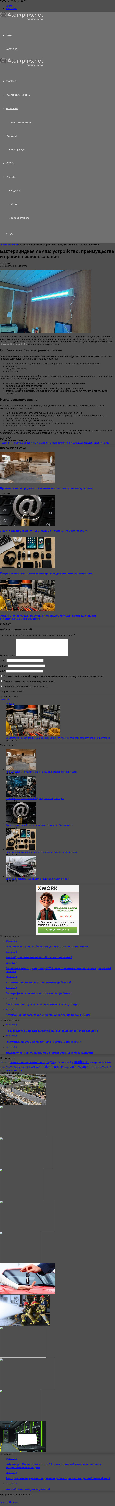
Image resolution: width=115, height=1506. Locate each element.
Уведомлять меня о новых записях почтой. (25, 686)
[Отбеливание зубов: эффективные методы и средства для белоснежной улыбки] (23, 1357)
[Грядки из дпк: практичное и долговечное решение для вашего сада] (23, 1104)
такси (16, 1070)
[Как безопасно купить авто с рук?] (27, 1294)
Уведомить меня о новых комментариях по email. (29, 681)
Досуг (14, 204)
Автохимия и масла (21, 122)
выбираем (60, 1062)
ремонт (106, 1066)
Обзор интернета (20, 218)
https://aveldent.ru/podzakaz (14, 344)
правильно (68, 1067)
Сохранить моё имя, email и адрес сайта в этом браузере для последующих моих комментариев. (53, 676)
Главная (4, 244)
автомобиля (36, 1062)
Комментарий (8, 655)
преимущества (83, 1067)
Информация (18, 149)
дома (92, 1062)
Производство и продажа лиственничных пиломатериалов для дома (46, 488)
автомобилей (19, 1062)
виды (50, 1062)
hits (1, 1062)
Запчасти (12, 108)
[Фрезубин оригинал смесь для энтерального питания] (23, 1136)
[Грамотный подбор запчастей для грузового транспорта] (21, 796)
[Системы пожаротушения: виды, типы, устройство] (25, 1325)
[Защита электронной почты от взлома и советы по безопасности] (27, 525)
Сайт (2, 671)
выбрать (81, 1061)
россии (3, 1070)
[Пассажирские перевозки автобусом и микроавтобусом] (20, 1262)
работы (98, 1067)
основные (33, 1067)
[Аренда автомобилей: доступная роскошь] (26, 1167)
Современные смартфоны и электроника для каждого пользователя (46, 573)
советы (10, 1070)
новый (2, 1067)
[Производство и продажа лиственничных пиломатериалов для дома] (27, 483)
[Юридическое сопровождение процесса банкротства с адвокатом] (27, 1230)
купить (97, 1062)
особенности (51, 1066)
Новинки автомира (18, 95)
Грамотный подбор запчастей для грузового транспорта (35, 798)
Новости (11, 136)
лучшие (106, 1062)
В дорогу (15, 190)
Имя (3, 660)
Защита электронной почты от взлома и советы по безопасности (43, 530)
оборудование (20, 1067)
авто (6, 1062)
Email (3, 666)
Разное (10, 177)
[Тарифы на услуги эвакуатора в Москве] (21, 1199)
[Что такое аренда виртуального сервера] (23, 1451)
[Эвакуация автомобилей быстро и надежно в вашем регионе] (21, 876)
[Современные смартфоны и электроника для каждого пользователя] (27, 567)
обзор (9, 1067)
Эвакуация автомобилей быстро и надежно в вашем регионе (38, 879)
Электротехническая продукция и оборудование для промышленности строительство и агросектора (58, 738)
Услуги (10, 163)
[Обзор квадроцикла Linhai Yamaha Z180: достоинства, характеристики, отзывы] (27, 1388)
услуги (21, 1070)
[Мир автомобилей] (21, 19)
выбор (69, 1062)
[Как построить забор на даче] (20, 1420)
